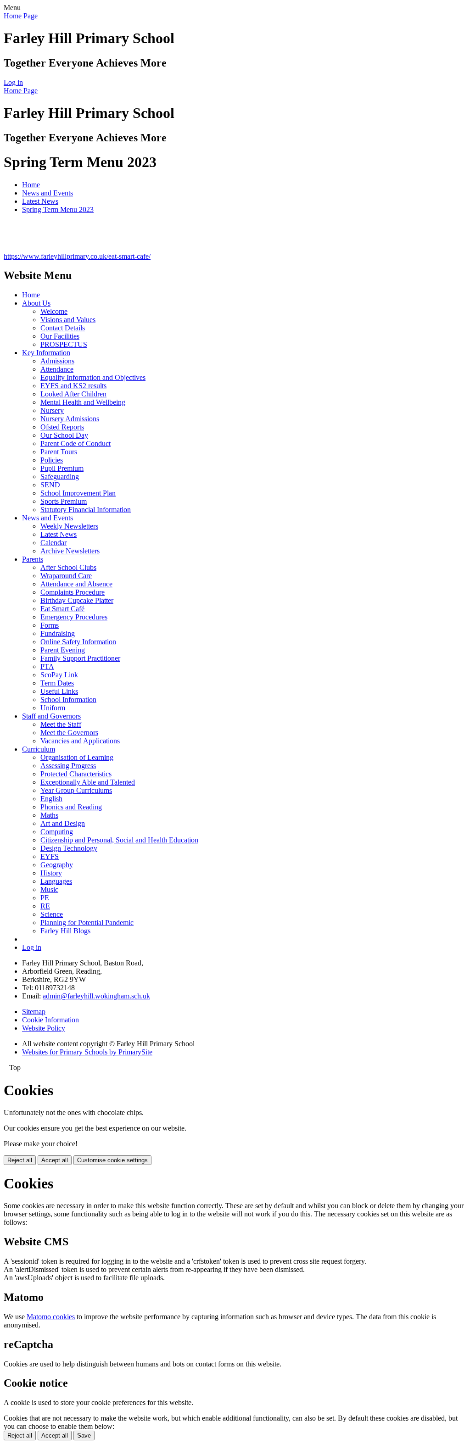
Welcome (53, 311)
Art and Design (62, 823)
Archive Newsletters (70, 551)
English (51, 799)
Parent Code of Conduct (75, 443)
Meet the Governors (69, 732)
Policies (51, 460)
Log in (13, 82)
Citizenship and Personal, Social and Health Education (119, 840)
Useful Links (59, 691)
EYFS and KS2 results (73, 386)
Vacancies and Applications (80, 741)
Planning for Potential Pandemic (87, 922)
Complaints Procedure (72, 592)
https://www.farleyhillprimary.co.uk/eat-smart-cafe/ (77, 256)
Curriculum (38, 749)
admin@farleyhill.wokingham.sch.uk (96, 996)
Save (84, 1435)
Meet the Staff (60, 724)
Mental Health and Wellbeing (82, 402)
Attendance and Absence (76, 584)
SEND (50, 485)
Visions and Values (67, 319)
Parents (32, 559)
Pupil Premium (62, 468)
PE (44, 898)
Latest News (40, 201)
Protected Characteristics (76, 774)
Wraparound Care (66, 576)
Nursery (52, 410)
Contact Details (62, 328)
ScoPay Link (59, 675)
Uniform (52, 708)
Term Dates (57, 683)
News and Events (47, 193)
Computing (56, 832)
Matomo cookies (51, 1317)
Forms (49, 625)
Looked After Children (73, 394)
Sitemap (33, 1011)
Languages (56, 881)
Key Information (46, 353)
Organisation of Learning (76, 757)
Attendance (56, 369)
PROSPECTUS (63, 344)
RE (45, 906)
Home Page (21, 16)
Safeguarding (59, 476)
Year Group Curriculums (76, 790)
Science (51, 914)
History (51, 873)
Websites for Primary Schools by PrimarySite (87, 1052)
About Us (36, 303)
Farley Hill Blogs (65, 931)
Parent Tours (58, 452)
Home (31, 185)
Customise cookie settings (112, 1160)
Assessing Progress (68, 765)
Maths (49, 815)
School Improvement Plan (78, 493)
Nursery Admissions (69, 419)
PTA (47, 666)
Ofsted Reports (62, 427)
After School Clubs (68, 567)
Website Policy (43, 1028)
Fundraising (57, 633)
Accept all (54, 1160)
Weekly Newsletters (69, 526)
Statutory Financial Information (85, 509)
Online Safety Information (78, 642)
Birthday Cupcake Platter (76, 600)
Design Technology (68, 848)
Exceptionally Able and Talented (87, 782)
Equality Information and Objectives (92, 377)
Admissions (57, 361)
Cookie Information (50, 1020)
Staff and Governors (51, 716)
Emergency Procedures (73, 617)
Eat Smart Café (62, 609)
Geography (56, 865)
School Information (68, 699)
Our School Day (64, 435)
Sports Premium (63, 501)
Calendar (53, 542)
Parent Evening (62, 650)
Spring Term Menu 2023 (58, 209)
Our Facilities (59, 336)
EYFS (49, 856)
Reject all (19, 1160)
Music (49, 889)
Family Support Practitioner (80, 658)
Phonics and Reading (71, 807)
